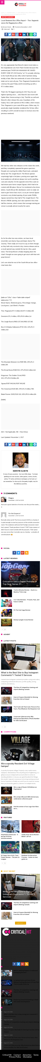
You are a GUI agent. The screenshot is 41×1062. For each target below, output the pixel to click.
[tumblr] (27, 34)
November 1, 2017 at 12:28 (16, 500)
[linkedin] (24, 34)
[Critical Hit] (21, 2)
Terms (36, 1055)
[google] (13, 34)
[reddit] (17, 34)
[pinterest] (20, 34)
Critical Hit (7, 1055)
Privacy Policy (15, 1057)
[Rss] (26, 553)
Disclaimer (27, 1057)
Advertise (27, 1055)
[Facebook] (14, 553)
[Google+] (22, 553)
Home (2, 12)
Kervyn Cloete (7, 27)
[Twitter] (18, 553)
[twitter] (10, 34)
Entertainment (11, 12)
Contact (17, 1055)
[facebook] (6, 34)
